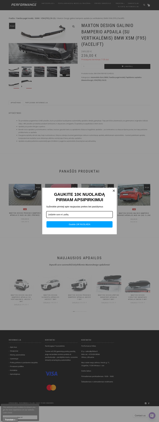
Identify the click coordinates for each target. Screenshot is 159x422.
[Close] (114, 191)
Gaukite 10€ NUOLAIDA (79, 224)
